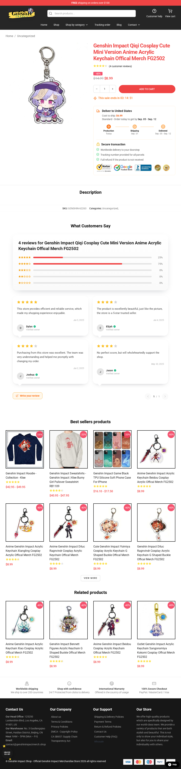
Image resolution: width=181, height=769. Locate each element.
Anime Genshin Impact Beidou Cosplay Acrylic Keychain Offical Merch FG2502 (112, 648)
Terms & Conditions (61, 721)
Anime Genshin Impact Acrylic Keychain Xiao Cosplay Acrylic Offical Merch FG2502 (24, 648)
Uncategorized (26, 36)
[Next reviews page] (165, 396)
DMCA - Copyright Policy (64, 731)
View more (90, 578)
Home (9, 36)
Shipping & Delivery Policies (109, 716)
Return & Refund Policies (107, 726)
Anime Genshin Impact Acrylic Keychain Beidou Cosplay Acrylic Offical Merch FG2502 (155, 478)
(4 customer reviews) (120, 66)
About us (56, 716)
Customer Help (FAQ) (105, 736)
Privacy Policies (59, 726)
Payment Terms (102, 721)
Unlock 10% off (7, 753)
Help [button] (175, 764)
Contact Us (100, 731)
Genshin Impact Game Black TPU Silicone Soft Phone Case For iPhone (112, 478)
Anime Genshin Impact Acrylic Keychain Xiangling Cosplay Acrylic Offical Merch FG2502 (24, 551)
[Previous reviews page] (148, 396)
